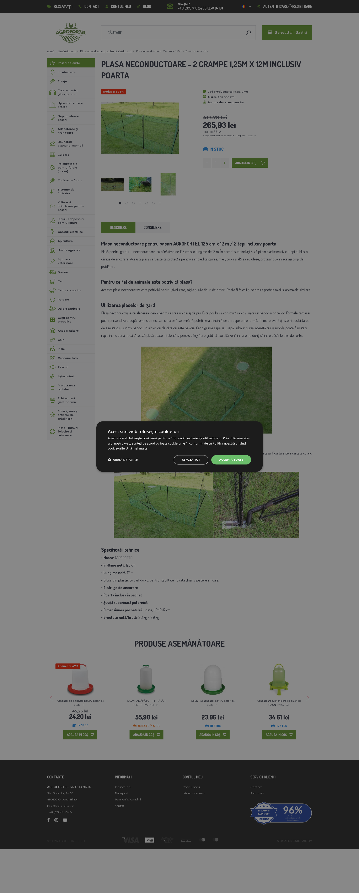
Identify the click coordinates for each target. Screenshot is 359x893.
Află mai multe (136, 448)
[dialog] (179, 446)
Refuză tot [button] (191, 460)
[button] (123, 460)
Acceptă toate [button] (231, 460)
